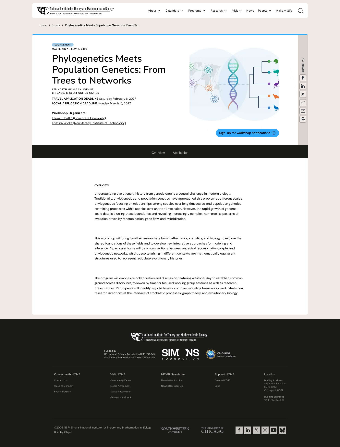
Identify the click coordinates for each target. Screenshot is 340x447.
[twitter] (302, 94)
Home (43, 25)
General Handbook (120, 397)
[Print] (302, 119)
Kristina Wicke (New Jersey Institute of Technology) (89, 123)
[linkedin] (302, 86)
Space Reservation (120, 391)
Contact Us (60, 380)
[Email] (302, 111)
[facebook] (302, 77)
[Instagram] (265, 430)
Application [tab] (180, 152)
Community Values (120, 380)
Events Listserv (62, 391)
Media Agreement (120, 386)
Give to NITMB (222, 380)
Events (56, 25)
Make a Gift (284, 11)
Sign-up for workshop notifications (244, 133)
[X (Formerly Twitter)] (256, 430)
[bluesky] (282, 430)
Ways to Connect (63, 386)
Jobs (217, 386)
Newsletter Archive (171, 380)
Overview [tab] (158, 152)
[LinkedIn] (247, 430)
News (250, 11)
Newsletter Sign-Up (172, 386)
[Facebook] (239, 430)
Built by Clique (63, 432)
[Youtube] (273, 430)
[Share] (302, 102)
